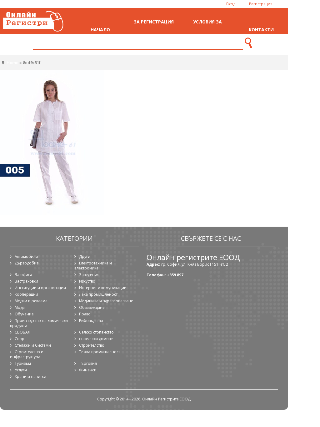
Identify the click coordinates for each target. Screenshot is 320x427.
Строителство (91, 345)
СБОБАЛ (22, 332)
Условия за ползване (207, 29)
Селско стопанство (96, 332)
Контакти (261, 30)
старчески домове (96, 338)
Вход (230, 4)
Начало (100, 30)
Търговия (88, 363)
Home (12, 62)
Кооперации (26, 294)
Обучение (24, 314)
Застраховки (26, 281)
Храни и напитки (30, 376)
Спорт (20, 338)
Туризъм (23, 363)
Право (85, 314)
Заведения (89, 274)
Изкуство (87, 281)
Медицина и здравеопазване (106, 301)
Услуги (21, 370)
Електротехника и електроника (93, 265)
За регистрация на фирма (154, 29)
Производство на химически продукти (39, 323)
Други (84, 256)
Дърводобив (26, 263)
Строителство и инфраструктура (26, 354)
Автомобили (26, 256)
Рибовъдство (91, 320)
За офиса (23, 274)
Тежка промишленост (99, 351)
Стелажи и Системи (33, 345)
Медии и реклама (31, 301)
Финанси (88, 370)
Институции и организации (40, 287)
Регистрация (260, 4)
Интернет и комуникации (103, 287)
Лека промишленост (98, 294)
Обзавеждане (92, 307)
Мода (20, 307)
